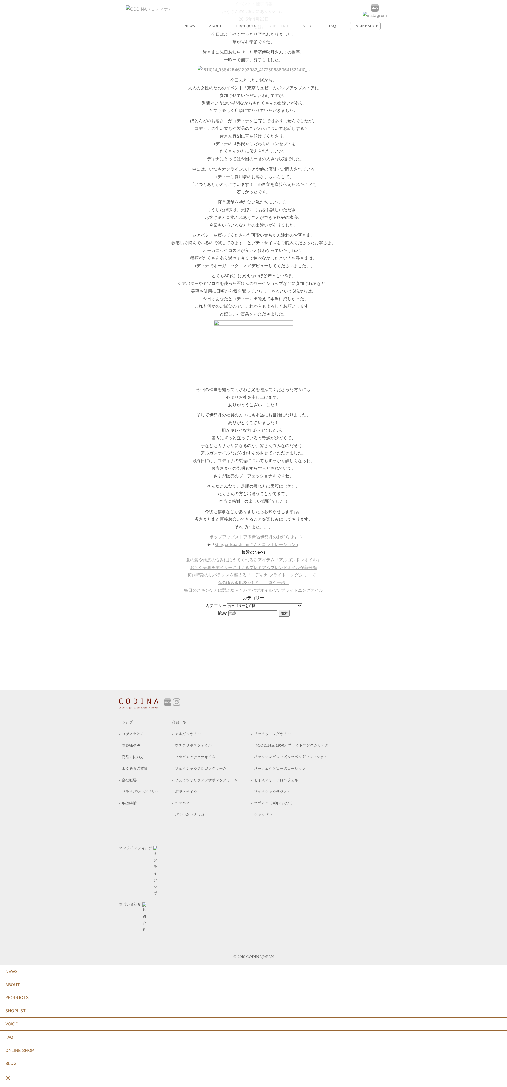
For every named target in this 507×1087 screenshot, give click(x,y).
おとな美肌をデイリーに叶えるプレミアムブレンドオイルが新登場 (253, 567)
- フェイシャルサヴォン (271, 792)
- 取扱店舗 (128, 803)
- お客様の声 (129, 745)
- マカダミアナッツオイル (193, 757)
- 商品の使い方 (131, 757)
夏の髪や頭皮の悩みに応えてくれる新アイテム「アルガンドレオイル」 (253, 559)
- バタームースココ (188, 815)
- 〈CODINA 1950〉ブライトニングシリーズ (289, 745)
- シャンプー (261, 815)
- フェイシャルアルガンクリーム (199, 768)
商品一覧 (179, 722)
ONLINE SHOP (365, 26)
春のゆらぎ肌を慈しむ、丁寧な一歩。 (253, 582)
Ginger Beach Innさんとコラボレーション (255, 544)
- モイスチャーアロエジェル (274, 780)
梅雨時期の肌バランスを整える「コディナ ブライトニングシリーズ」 (253, 574)
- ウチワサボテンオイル (192, 745)
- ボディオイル (184, 792)
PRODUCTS (246, 26)
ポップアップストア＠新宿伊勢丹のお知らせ (251, 536)
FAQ (332, 26)
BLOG (11, 1063)
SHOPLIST (279, 26)
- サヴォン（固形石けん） (272, 803)
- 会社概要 (128, 780)
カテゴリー (216, 605)
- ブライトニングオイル (271, 734)
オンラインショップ (135, 848)
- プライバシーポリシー (139, 792)
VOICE (308, 26)
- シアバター (182, 803)
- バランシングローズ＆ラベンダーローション (289, 757)
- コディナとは (131, 734)
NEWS (189, 26)
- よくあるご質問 (133, 768)
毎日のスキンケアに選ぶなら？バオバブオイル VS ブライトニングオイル (253, 590)
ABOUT (215, 26)
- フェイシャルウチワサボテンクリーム (205, 780)
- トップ (126, 722)
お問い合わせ (130, 904)
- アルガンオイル (186, 734)
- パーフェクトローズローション (278, 768)
